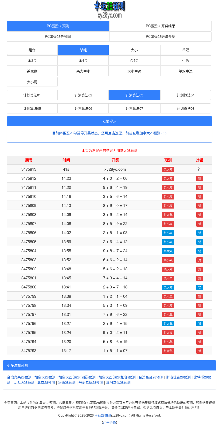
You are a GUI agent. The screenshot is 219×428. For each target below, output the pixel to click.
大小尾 (32, 81)
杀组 (83, 49)
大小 (134, 49)
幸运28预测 (103, 415)
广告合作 (109, 422)
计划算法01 (32, 94)
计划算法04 (185, 94)
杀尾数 (32, 71)
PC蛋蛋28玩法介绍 (160, 36)
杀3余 (32, 60)
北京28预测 (46, 382)
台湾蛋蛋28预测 (151, 377)
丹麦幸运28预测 (91, 382)
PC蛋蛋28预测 (58, 25)
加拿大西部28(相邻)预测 (117, 377)
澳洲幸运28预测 (118, 382)
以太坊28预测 (23, 382)
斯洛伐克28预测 (178, 377)
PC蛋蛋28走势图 (58, 36)
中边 (185, 60)
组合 (32, 49)
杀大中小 (83, 71)
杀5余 (134, 60)
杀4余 (83, 60)
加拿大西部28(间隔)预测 (77, 377)
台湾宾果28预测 (19, 377)
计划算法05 (32, 108)
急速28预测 (67, 382)
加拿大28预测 (45, 377)
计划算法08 (185, 108)
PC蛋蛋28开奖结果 (160, 25)
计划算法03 (134, 94)
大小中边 (134, 71)
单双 (185, 49)
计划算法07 (134, 108)
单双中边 (186, 71)
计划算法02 (83, 94)
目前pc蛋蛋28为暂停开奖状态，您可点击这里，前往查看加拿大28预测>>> (109, 132)
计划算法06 (83, 108)
